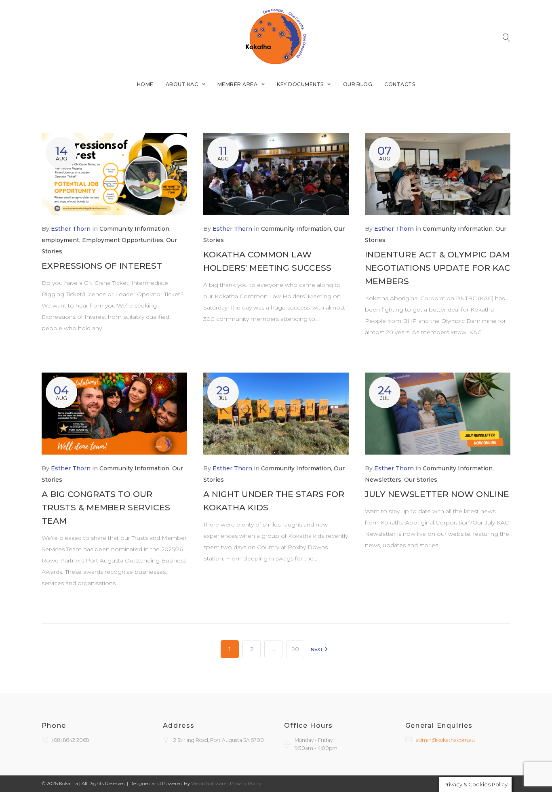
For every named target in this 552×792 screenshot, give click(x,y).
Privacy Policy (245, 783)
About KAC (182, 84)
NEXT (317, 649)
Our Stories (420, 479)
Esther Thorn (71, 228)
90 (295, 649)
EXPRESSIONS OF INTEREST (102, 266)
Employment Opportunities (122, 240)
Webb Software (208, 783)
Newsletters (383, 479)
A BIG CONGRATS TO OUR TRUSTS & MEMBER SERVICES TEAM (106, 507)
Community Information (134, 228)
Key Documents (300, 84)
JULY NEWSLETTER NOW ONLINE (437, 494)
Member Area (237, 84)
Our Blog (358, 84)
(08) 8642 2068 (70, 740)
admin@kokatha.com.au (445, 740)
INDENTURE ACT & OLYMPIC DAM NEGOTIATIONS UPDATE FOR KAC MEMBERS (437, 267)
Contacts (399, 84)
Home (145, 84)
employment (60, 240)
